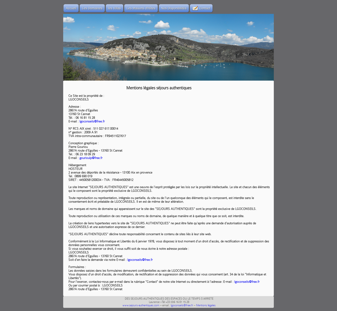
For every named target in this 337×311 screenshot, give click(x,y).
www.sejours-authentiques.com (141, 305)
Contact (204, 8)
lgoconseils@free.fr (92, 121)
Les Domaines (92, 8)
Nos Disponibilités (173, 8)
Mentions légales (206, 305)
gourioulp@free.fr (91, 158)
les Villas (114, 8)
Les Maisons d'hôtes (141, 8)
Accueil (71, 8)
